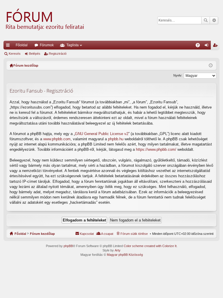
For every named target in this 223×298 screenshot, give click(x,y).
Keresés (205, 20)
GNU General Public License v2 (101, 134)
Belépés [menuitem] (207, 46)
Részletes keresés (214, 20)
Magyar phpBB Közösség (125, 254)
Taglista (72, 45)
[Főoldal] (44, 20)
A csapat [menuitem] (107, 233)
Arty (118, 250)
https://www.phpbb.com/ (156, 149)
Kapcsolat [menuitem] (87, 233)
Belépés (34, 53)
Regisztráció (57, 53)
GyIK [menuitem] (199, 46)
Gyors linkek (9, 46)
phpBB (68, 246)
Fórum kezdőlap (42, 233)
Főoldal (22, 45)
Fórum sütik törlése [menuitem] (134, 233)
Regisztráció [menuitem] (216, 46)
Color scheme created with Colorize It (150, 246)
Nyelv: (177, 75)
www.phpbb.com (57, 139)
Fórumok (47, 45)
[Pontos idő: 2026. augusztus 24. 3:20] (211, 65)
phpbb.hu (115, 139)
